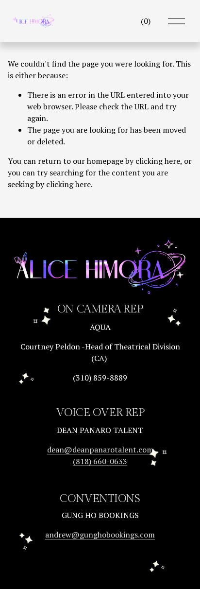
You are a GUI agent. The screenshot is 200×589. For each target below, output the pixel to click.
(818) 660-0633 (100, 461)
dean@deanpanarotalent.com (100, 449)
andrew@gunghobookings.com (100, 534)
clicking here (157, 161)
